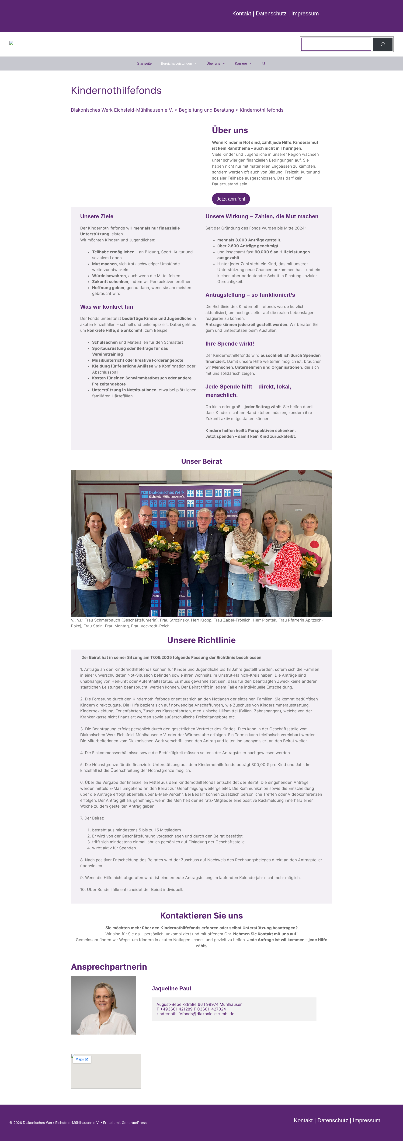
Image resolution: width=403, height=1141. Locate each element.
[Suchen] (383, 44)
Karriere (241, 63)
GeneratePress (134, 1122)
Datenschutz (271, 13)
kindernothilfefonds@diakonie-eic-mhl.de (195, 1013)
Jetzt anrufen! (231, 198)
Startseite (144, 63)
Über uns (213, 63)
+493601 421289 (176, 1009)
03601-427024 (211, 1009)
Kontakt (241, 13)
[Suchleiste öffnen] (264, 64)
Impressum (305, 13)
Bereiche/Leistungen (176, 63)
